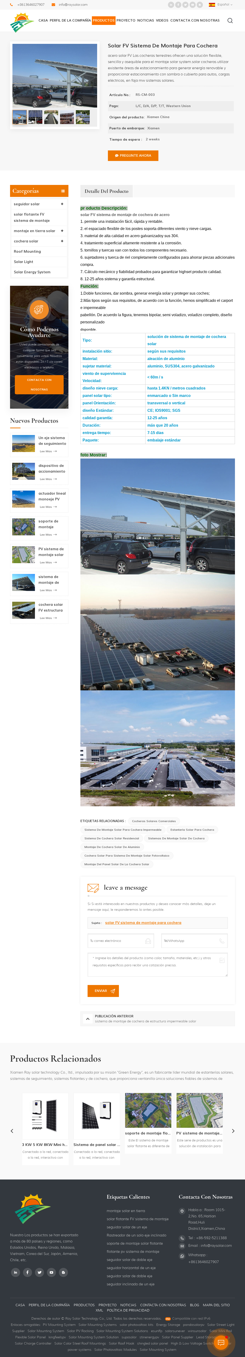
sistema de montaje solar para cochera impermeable (122, 830)
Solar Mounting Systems (97, 1325)
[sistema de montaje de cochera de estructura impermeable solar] (23, 582)
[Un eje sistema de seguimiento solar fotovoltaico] (23, 443)
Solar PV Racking (80, 1331)
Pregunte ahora (135, 155)
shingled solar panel (152, 1343)
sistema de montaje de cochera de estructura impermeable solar (50, 579)
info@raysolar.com (73, 4)
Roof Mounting (27, 251)
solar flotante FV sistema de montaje (32, 217)
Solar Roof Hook (121, 1343)
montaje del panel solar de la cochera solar (116, 864)
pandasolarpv (193, 1325)
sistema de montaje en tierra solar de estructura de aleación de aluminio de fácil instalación (210, 1133)
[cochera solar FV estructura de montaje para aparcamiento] (23, 610)
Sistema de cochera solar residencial (111, 838)
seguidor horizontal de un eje (131, 1268)
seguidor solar (27, 204)
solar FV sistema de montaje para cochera (143, 922)
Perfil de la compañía (70, 20)
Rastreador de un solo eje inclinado (136, 1235)
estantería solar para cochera (192, 830)
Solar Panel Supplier (177, 1337)
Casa (43, 20)
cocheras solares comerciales (154, 821)
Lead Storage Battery (213, 1337)
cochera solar (26, 241)
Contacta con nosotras (195, 20)
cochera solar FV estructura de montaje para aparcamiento (51, 607)
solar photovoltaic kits (136, 1325)
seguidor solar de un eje (127, 1227)
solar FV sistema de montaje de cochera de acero (125, 215)
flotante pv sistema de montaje (133, 1251)
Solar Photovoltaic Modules (115, 1349)
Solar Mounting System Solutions (122, 1331)
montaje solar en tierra (126, 1211)
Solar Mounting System (46, 1331)
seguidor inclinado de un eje (131, 1284)
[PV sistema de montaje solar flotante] (23, 554)
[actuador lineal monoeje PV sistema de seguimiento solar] (23, 499)
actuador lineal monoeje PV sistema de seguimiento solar (52, 496)
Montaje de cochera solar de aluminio (112, 847)
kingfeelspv (57, 1337)
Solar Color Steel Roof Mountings (80, 1343)
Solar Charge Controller (33, 1343)
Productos (104, 20)
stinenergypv (149, 1337)
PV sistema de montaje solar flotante (51, 552)
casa (20, 1305)
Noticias (145, 20)
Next (233, 1131)
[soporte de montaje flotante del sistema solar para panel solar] (23, 526)
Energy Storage (168, 1325)
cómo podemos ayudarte (39, 332)
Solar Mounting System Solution (94, 1337)
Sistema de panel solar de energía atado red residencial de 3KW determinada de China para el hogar (56, 1144)
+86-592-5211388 (211, 1238)
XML (100, 1310)
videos (162, 20)
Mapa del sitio (216, 1305)
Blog (194, 1305)
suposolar (129, 1337)
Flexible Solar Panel (30, 1337)
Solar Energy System (32, 272)
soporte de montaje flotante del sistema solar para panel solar (51, 524)
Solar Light (23, 261)
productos (84, 1305)
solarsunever (175, 1331)
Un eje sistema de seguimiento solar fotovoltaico (52, 441)
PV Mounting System (59, 1325)
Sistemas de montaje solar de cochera (176, 838)
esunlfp (156, 1331)
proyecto (126, 20)
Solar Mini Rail (220, 1331)
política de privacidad (128, 1310)
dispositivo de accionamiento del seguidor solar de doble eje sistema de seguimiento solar (52, 468)
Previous (12, 1131)
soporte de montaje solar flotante (135, 1243)
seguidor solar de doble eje (129, 1260)
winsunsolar (197, 1331)
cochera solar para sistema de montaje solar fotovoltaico (126, 856)
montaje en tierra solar (34, 231)
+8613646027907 (31, 4)
